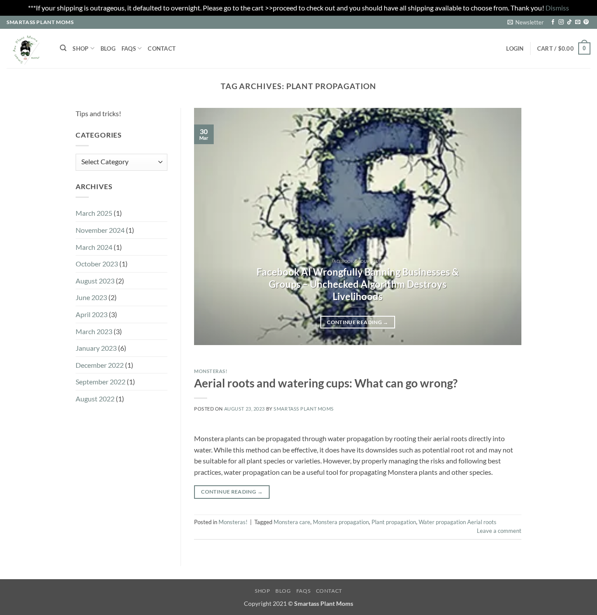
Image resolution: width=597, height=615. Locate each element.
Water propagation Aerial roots (457, 521)
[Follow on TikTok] (569, 22)
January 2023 (96, 348)
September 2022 (100, 382)
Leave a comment (499, 530)
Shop (80, 48)
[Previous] (211, 226)
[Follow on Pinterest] (586, 22)
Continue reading (357, 322)
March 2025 (94, 213)
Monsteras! (211, 371)
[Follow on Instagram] (561, 22)
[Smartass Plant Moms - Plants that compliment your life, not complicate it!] (27, 48)
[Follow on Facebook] (552, 22)
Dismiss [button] (557, 7)
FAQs (128, 48)
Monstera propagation (341, 521)
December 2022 (100, 365)
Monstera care (292, 521)
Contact (162, 48)
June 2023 (91, 298)
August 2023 (95, 280)
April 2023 (92, 314)
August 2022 (95, 398)
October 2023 (97, 263)
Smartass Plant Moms (304, 408)
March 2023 (94, 331)
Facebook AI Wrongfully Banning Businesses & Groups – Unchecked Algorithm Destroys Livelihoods (358, 284)
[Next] (504, 226)
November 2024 (100, 230)
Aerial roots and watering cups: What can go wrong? (326, 383)
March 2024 (94, 247)
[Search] (63, 48)
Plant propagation (393, 521)
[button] (525, 22)
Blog (108, 48)
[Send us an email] (577, 22)
